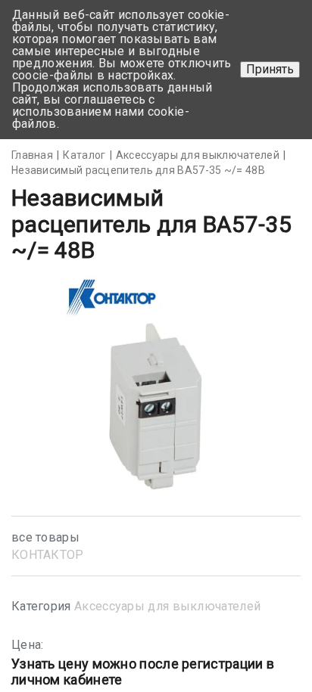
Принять (270, 69)
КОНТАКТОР (47, 555)
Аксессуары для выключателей (167, 606)
